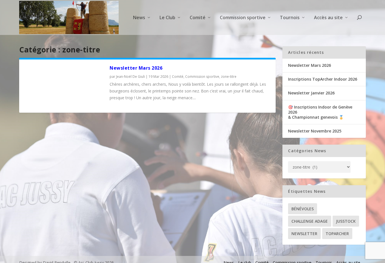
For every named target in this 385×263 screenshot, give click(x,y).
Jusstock (346, 221)
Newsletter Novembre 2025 (314, 131)
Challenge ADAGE (309, 221)
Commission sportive (202, 76)
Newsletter (304, 233)
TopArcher (337, 233)
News (139, 18)
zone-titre (228, 76)
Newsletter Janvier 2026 (311, 93)
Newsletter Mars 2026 (136, 68)
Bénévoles (302, 208)
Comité (177, 76)
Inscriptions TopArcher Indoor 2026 (322, 79)
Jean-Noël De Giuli (130, 76)
